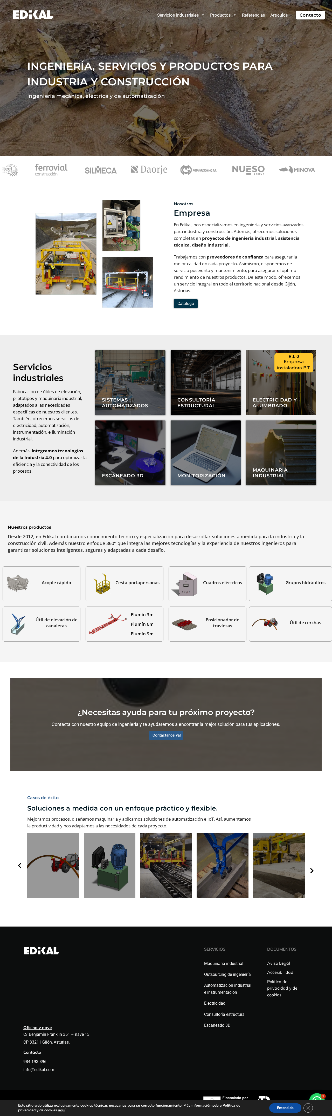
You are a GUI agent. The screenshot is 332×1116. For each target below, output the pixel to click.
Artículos (279, 15)
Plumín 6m (142, 624)
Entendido (285, 1107)
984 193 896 (35, 1061)
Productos (220, 15)
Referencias (253, 15)
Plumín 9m (142, 634)
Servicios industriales (178, 15)
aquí (61, 1110)
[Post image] (53, 865)
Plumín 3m (142, 614)
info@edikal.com (38, 1069)
